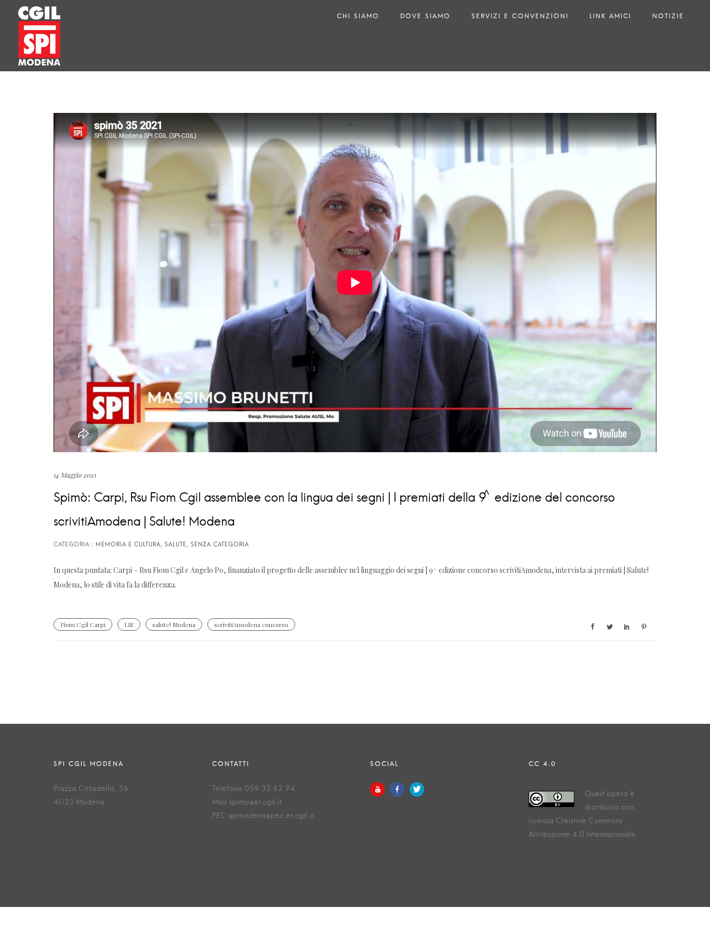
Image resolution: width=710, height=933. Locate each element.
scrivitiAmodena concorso (251, 624)
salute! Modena (173, 624)
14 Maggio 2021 (75, 474)
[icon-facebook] (400, 789)
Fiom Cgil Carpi (83, 624)
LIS (129, 624)
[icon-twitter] (417, 789)
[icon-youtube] (380, 789)
